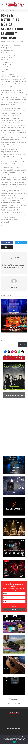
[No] (26, 739)
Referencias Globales (12, 41)
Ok (14, 741)
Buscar (3, 341)
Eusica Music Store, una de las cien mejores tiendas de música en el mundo (13, 266)
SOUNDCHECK (4, 41)
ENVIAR (14, 609)
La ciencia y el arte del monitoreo (15, 257)
